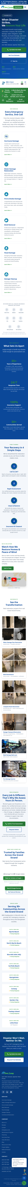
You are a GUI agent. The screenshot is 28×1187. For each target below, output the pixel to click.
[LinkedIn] (7, 1092)
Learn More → (8, 154)
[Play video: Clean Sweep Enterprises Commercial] (14, 579)
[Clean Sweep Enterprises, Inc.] (7, 7)
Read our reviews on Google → (14, 878)
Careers (4, 1152)
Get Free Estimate (14, 55)
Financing (4, 1135)
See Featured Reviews (14, 892)
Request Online (14, 829)
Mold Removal (5, 1107)
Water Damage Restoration (9, 1102)
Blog (3, 1142)
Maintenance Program (7, 1132)
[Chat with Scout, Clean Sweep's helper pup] (25, 1171)
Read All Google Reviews (14, 888)
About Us (4, 1122)
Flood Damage (5, 1110)
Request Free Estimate (14, 1060)
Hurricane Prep (6, 1137)
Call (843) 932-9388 (15, 50)
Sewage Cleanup (6, 1112)
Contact (4, 1127)
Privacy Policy (7, 1183)
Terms (11, 1183)
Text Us (15, 61)
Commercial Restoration (8, 1115)
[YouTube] (11, 1092)
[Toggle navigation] (25, 7)
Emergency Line (6, 1130)
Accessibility (16, 1183)
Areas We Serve (6, 1139)
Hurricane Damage (6, 1100)
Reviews (4, 1125)
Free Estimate (18, 7)
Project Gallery (5, 1147)
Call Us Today (7, 568)
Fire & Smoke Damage (7, 1105)
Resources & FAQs (6, 1144)
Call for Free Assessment (15, 824)
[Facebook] (3, 1092)
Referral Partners (6, 1149)
